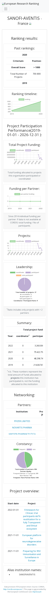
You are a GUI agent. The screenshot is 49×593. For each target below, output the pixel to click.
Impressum (36, 592)
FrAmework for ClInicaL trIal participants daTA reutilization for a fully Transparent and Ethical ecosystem (31, 519)
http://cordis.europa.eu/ (12, 589)
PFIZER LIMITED (22, 421)
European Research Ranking (21, 3)
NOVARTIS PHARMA (22, 427)
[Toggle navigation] (5, 9)
